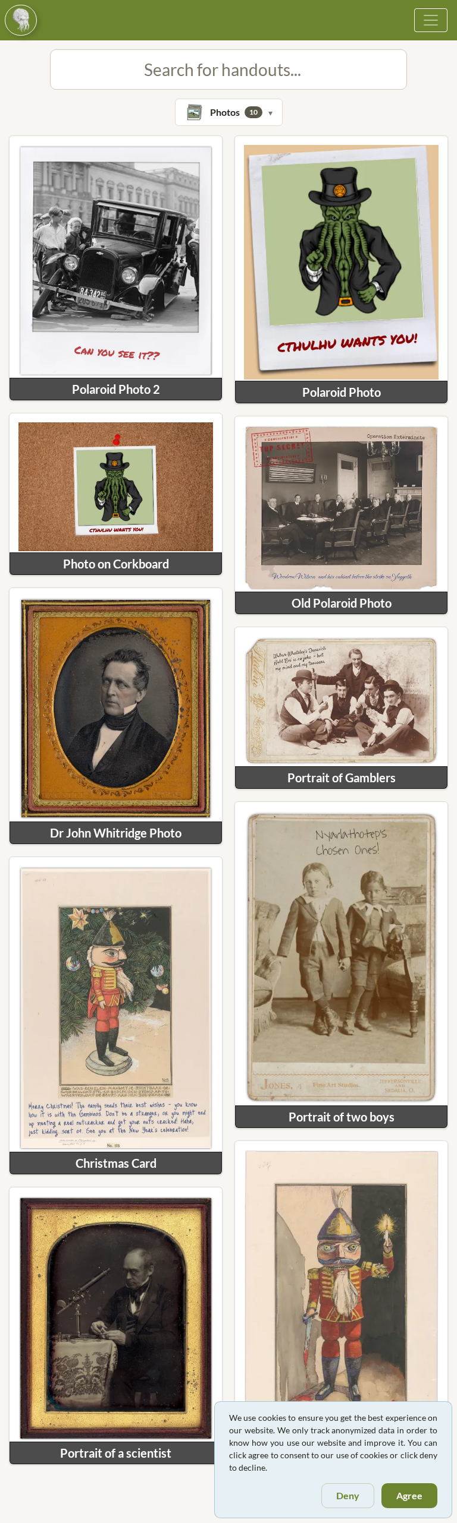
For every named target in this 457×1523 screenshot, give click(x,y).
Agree (409, 1495)
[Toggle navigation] (430, 20)
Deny (347, 1495)
